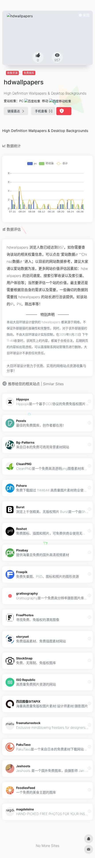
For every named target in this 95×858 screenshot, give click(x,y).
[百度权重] (32, 101)
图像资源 (12, 73)
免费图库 (29, 73)
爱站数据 (68, 254)
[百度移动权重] (60, 101)
